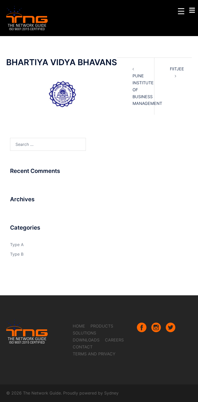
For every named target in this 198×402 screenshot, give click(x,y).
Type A (17, 244)
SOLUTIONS (84, 333)
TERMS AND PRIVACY (94, 353)
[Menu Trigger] (181, 11)
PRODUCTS (101, 326)
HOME (79, 326)
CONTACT (83, 346)
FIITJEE (177, 68)
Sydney (111, 393)
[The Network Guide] (27, 17)
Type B (16, 254)
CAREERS (114, 339)
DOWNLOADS (86, 339)
